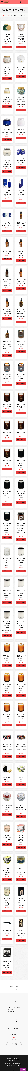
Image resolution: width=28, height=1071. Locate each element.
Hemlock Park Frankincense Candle (21, 406)
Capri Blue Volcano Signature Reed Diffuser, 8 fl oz (21, 194)
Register (18, 1022)
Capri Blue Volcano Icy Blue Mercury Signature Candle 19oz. (21, 101)
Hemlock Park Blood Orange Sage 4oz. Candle (21, 343)
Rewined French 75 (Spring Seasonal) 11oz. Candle (7, 902)
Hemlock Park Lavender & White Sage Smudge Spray (6, 282)
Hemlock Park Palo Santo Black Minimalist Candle (21, 463)
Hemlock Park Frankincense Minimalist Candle (21, 657)
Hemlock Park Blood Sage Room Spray (6, 252)
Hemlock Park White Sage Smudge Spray (21, 224)
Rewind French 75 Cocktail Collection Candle (21, 870)
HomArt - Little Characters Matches (21, 932)
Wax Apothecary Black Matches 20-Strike (7, 963)
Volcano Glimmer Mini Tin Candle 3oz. (21, 68)
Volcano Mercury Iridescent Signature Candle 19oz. (7, 69)
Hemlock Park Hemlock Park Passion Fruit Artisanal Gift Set (7, 748)
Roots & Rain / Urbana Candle (21, 777)
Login (17, 1019)
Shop (9, 15)
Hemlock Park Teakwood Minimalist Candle (21, 717)
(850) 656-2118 (14, 1034)
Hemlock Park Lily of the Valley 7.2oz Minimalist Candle (6, 593)
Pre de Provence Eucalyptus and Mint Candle (7, 870)
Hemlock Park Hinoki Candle (6, 405)
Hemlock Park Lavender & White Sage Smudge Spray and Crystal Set (6, 345)
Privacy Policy (13, 983)
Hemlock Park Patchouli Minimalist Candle (21, 687)
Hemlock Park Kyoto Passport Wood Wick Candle (6, 562)
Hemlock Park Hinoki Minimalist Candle (6, 657)
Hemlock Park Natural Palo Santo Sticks (6, 777)
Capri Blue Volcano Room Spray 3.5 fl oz (7, 193)
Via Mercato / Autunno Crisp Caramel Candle (7, 806)
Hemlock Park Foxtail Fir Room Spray (21, 281)
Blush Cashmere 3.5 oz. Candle (7, 837)
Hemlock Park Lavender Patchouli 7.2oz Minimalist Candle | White (7, 626)
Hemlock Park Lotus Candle (21, 433)
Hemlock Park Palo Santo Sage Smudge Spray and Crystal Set (21, 313)
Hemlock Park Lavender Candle (6, 434)
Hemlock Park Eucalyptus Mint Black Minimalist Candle (6, 495)
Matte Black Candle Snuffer (7, 932)
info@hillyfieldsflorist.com (14, 1039)
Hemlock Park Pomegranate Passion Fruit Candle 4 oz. (6, 377)
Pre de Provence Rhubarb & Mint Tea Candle (21, 839)
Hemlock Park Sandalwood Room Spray (6, 311)
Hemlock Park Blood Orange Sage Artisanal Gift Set (21, 748)
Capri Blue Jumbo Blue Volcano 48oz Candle (7, 131)
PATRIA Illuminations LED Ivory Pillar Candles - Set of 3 (21, 902)
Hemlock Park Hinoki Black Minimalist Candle (21, 494)
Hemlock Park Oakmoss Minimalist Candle (6, 717)
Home (3, 15)
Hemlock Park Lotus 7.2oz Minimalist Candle (21, 624)
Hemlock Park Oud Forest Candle (21, 376)
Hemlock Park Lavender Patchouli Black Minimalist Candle (6, 528)
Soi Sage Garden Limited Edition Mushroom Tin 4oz (21, 807)
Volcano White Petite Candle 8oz (21, 131)
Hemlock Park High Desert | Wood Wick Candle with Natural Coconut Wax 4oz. (21, 529)
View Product (7, 46)
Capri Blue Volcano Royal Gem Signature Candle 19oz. (7, 38)
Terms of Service (14, 986)
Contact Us (14, 989)
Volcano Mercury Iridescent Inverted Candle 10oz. (21, 38)
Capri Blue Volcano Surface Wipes (7, 224)
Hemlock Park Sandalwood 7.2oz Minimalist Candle (21, 593)
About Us (10, 1019)
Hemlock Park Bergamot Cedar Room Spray (21, 252)
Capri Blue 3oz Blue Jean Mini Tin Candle (21, 160)
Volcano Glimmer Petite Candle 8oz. (7, 99)
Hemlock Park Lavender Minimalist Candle (6, 687)
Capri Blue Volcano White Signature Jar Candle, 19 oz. (7, 162)
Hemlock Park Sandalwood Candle (6, 462)
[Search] (18, 2)
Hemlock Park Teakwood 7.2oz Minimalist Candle (21, 562)
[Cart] (21, 2)
